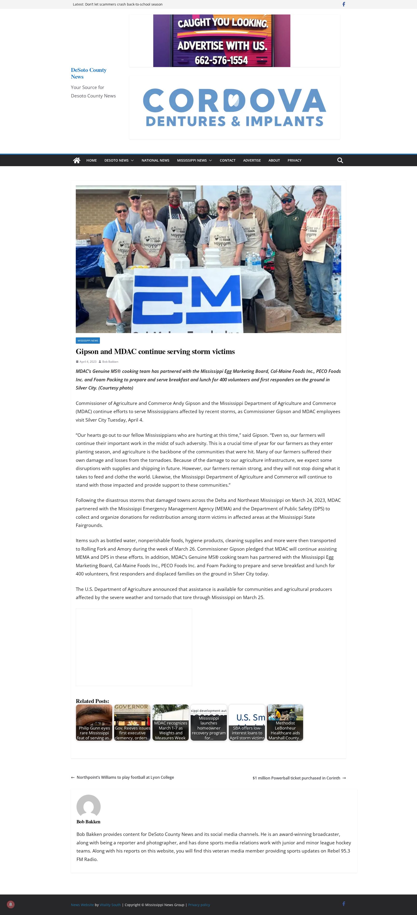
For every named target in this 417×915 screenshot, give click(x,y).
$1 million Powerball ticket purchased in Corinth (296, 778)
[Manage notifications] (10, 904)
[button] (131, 160)
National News (155, 160)
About (274, 160)
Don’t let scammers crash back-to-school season (124, 4)
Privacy (294, 160)
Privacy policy (199, 904)
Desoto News (116, 160)
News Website (82, 904)
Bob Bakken (110, 362)
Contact (228, 160)
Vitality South (110, 904)
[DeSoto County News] (77, 160)
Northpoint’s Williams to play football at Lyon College (125, 777)
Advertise (252, 160)
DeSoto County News (89, 73)
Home (91, 160)
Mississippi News (192, 160)
